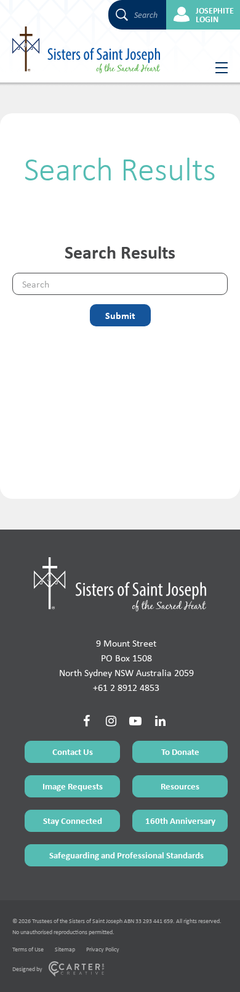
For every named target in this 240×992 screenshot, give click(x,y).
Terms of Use (28, 949)
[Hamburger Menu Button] (217, 68)
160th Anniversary (180, 820)
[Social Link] (86, 721)
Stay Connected (72, 820)
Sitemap (65, 949)
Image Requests (72, 786)
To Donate (180, 751)
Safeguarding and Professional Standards (126, 855)
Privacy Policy (102, 949)
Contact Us (72, 751)
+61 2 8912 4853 (126, 687)
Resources (180, 786)
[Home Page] (120, 584)
